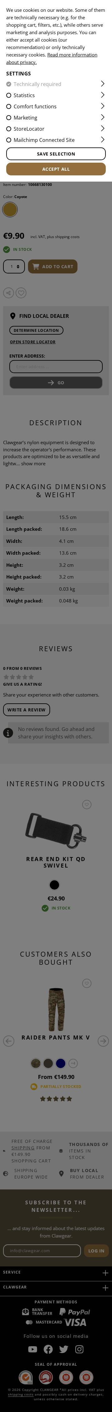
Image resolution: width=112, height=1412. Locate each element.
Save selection (56, 154)
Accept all (56, 169)
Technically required (37, 84)
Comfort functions (35, 106)
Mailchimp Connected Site (44, 140)
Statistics (24, 95)
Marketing (25, 117)
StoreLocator (29, 128)
